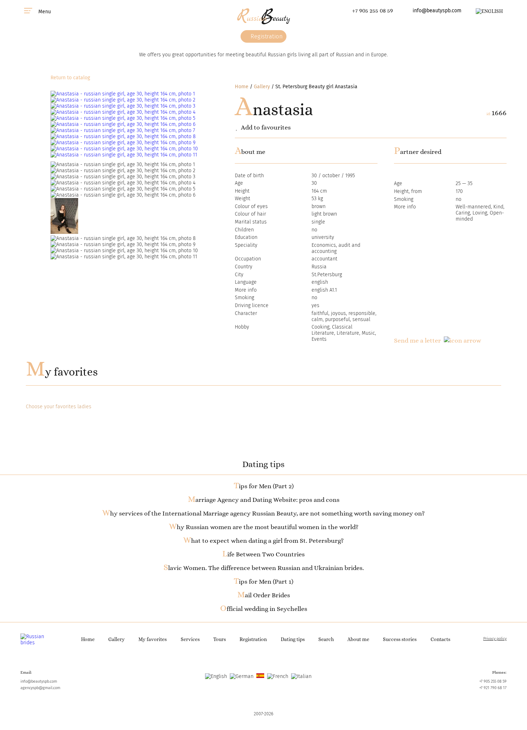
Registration (266, 36)
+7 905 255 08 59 (372, 10)
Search (326, 639)
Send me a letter (417, 340)
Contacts (440, 639)
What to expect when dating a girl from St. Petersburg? (263, 540)
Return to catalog (70, 78)
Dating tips (293, 639)
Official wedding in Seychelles (263, 608)
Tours (219, 639)
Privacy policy (495, 638)
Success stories (400, 639)
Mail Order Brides (263, 595)
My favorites (62, 372)
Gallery (262, 87)
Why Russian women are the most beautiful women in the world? (264, 527)
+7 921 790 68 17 (493, 688)
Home (241, 87)
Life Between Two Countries (263, 554)
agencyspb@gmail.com (40, 688)
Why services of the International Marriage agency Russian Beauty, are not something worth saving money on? (263, 513)
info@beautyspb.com (437, 11)
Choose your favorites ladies (58, 407)
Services (190, 639)
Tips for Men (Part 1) (263, 581)
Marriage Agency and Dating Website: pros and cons (264, 499)
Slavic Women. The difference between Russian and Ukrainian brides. (263, 567)
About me (358, 639)
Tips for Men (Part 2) (264, 486)
